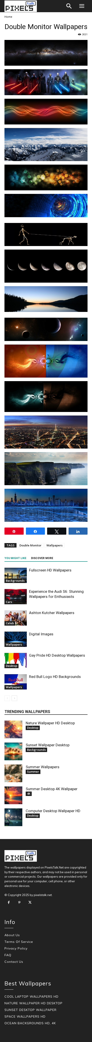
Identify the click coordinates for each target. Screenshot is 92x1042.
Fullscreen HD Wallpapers (50, 570)
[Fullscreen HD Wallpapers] (15, 575)
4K (28, 794)
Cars (9, 602)
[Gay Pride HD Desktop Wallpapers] (15, 660)
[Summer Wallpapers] (13, 773)
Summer (33, 772)
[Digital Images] (15, 639)
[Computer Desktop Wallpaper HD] (13, 817)
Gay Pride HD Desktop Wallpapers (57, 655)
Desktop (11, 666)
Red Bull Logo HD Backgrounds (55, 676)
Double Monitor (30, 545)
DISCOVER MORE (42, 558)
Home (8, 17)
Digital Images (41, 634)
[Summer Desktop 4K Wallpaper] (13, 795)
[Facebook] (8, 902)
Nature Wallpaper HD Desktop (50, 723)
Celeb (10, 623)
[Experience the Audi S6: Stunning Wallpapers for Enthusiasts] (15, 596)
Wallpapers (54, 545)
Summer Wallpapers (42, 767)
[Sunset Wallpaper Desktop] (13, 751)
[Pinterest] (19, 902)
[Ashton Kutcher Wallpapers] (15, 618)
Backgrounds (15, 581)
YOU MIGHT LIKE (15, 558)
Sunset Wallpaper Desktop (47, 745)
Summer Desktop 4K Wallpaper (51, 789)
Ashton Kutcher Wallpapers (51, 613)
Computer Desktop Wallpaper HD (53, 811)
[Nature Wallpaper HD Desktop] (13, 729)
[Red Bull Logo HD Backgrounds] (15, 681)
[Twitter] (30, 902)
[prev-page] (7, 698)
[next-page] (14, 698)
